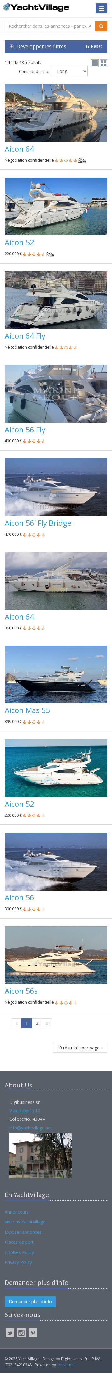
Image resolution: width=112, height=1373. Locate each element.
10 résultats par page (79, 1048)
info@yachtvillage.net (30, 1128)
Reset (96, 46)
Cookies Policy (19, 1252)
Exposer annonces (23, 1232)
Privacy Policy (18, 1262)
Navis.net (66, 1364)
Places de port (19, 1242)
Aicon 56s (21, 991)
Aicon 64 (19, 149)
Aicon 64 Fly (25, 335)
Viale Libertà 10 (24, 1111)
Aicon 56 (19, 897)
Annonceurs (17, 1212)
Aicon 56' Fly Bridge (38, 523)
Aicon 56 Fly (25, 429)
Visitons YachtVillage (25, 1222)
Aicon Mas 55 (27, 710)
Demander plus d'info (30, 1301)
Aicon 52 (19, 242)
